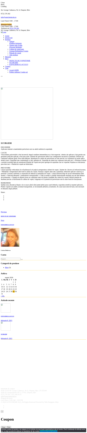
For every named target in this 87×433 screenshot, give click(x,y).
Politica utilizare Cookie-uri (18, 72)
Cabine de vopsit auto (16, 49)
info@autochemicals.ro (8, 17)
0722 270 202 (14, 28)
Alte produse (13, 55)
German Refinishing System (18, 51)
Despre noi (8, 38)
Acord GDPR (14, 70)
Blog (6, 59)
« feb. (3, 296)
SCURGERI (13, 62)
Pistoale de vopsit (15, 53)
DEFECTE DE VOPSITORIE (19, 61)
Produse (8, 40)
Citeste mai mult (52, 431)
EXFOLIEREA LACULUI (18, 64)
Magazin (8, 57)
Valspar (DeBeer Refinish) (15, 42)
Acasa (7, 36)
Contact (7, 66)
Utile (6, 68)
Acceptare (43, 431)
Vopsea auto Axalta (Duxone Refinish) (15, 46)
